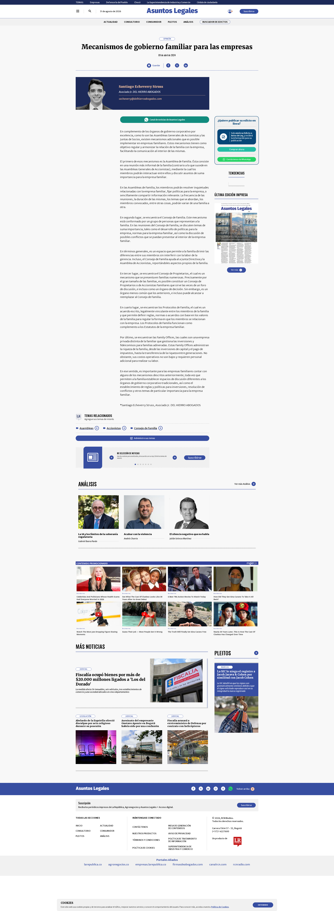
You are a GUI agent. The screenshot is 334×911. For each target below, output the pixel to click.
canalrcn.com (217, 864)
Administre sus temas (144, 438)
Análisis (87, 484)
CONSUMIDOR (153, 22)
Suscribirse (249, 11)
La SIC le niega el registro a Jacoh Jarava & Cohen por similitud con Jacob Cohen (236, 674)
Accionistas (114, 428)
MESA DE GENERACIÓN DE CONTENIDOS (179, 827)
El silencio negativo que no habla (189, 534)
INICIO (79, 825)
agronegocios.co (118, 864)
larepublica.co (93, 864)
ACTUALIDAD (111, 22)
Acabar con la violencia (138, 534)
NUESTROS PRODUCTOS (144, 833)
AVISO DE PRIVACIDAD (179, 833)
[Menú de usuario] (230, 11)
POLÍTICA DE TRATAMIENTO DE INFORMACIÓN (182, 840)
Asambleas (86, 428)
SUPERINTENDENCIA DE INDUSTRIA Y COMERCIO (180, 847)
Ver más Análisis (242, 484)
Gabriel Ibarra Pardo (87, 541)
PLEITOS (172, 22)
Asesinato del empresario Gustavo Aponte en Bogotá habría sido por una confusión (140, 723)
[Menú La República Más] (78, 11)
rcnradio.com (241, 864)
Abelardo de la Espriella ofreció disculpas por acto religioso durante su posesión (95, 723)
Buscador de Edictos (215, 22)
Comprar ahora (236, 149)
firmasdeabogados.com (188, 864)
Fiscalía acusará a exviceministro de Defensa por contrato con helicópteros (186, 723)
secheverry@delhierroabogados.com (140, 98)
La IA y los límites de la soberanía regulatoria (98, 535)
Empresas (95, 2)
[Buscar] (90, 11)
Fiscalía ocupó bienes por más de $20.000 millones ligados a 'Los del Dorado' (110, 679)
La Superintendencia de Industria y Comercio (168, 2)
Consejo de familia (145, 428)
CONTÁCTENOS (140, 827)
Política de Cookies (220, 907)
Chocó (137, 2)
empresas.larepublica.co (150, 864)
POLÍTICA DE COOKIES (143, 847)
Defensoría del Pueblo (117, 2)
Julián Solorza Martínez (180, 538)
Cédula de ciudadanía (207, 2)
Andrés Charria (131, 538)
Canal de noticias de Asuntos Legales (167, 119)
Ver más (234, 270)
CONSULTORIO (132, 22)
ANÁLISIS (188, 22)
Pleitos (222, 653)
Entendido (263, 905)
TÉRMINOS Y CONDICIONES (146, 840)
